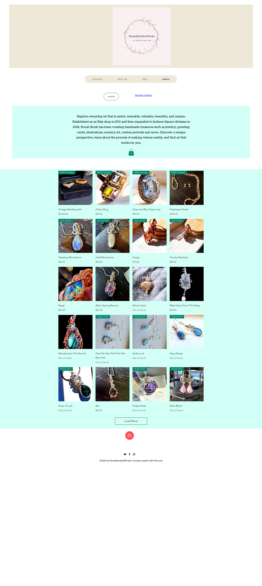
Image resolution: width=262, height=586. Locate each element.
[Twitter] (124, 454)
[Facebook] (129, 454)
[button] (131, 152)
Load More (131, 421)
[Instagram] (134, 454)
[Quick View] (75, 284)
